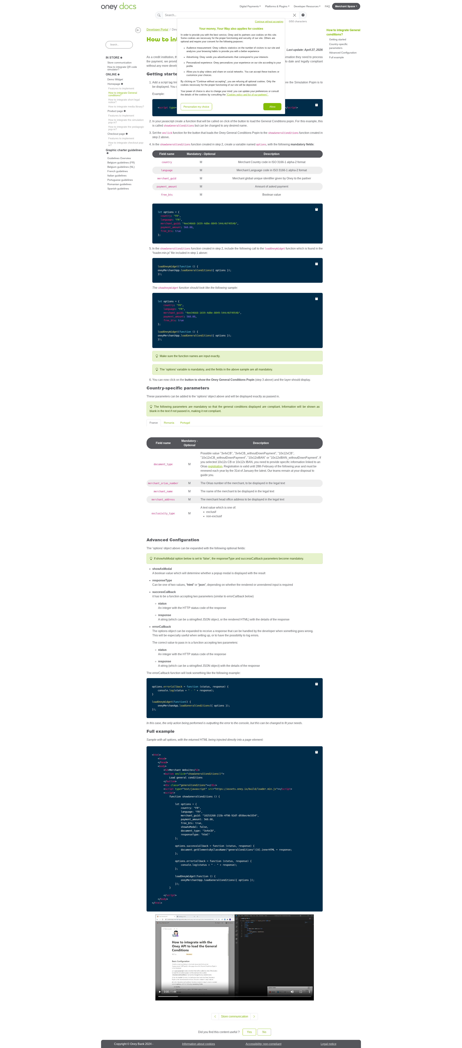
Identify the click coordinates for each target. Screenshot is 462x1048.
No (264, 1032)
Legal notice (328, 1043)
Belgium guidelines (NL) (121, 167)
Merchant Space (345, 6)
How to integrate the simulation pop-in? (126, 121)
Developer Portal (157, 29)
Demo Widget (115, 79)
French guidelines (117, 171)
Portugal (185, 422)
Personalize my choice (196, 106)
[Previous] (215, 1016)
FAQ (327, 6)
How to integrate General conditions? (122, 94)
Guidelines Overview (119, 158)
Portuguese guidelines (120, 180)
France (154, 422)
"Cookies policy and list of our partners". (247, 94)
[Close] (294, 15)
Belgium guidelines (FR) (121, 162)
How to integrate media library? (126, 106)
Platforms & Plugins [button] (276, 6)
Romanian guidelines (119, 184)
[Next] (254, 1016)
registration (215, 466)
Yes (249, 1032)
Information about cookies (198, 1043)
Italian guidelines (117, 175)
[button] (303, 15)
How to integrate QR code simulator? (122, 68)
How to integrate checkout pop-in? (126, 143)
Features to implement (121, 88)
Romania (169, 422)
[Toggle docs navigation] (138, 30)
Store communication (119, 62)
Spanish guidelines (118, 188)
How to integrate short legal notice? (124, 100)
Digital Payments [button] (249, 6)
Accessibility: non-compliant (263, 1043)
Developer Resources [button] (306, 6)
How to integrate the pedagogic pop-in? (126, 128)
